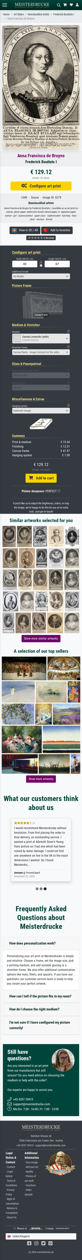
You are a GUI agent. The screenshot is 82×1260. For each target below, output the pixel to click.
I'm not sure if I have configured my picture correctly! (39, 1025)
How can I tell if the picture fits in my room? (40, 996)
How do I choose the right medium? (34, 1009)
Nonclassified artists (38, 14)
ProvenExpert (33, 872)
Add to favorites (59, 230)
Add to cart (43, 478)
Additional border (20, 271)
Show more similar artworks (41, 638)
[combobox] (41, 276)
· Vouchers (30, 1185)
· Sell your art (31, 1167)
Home (6, 14)
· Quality (29, 1171)
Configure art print (44, 185)
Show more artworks (41, 779)
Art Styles (19, 14)
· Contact (10, 1167)
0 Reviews (48, 237)
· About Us (11, 1217)
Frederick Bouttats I (63, 14)
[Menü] (4, 5)
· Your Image (31, 1162)
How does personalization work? (32, 943)
